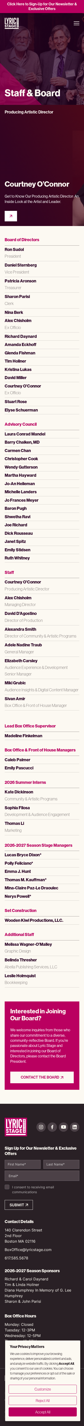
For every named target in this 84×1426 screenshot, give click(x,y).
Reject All (43, 1401)
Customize (43, 1389)
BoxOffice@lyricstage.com (28, 1249)
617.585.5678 (16, 1258)
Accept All (42, 1412)
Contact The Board (40, 1077)
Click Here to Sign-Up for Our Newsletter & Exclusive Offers (42, 6)
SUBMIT (17, 1204)
